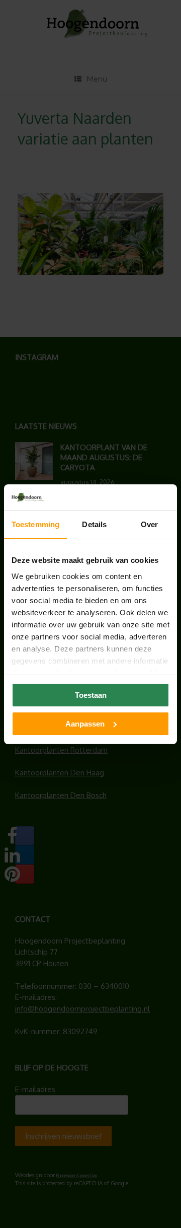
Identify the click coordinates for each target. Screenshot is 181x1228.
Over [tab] (149, 524)
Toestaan (91, 695)
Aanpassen (85, 723)
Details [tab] (94, 524)
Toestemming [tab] (35, 524)
